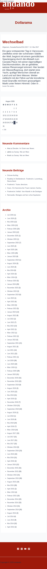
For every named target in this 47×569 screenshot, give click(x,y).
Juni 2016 (10, 454)
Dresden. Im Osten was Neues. (24, 148)
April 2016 (10, 461)
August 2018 (11, 412)
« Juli (4, 129)
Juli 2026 (10, 215)
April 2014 (10, 527)
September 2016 (13, 451)
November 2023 (12, 288)
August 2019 (11, 388)
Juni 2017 (10, 440)
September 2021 (13, 343)
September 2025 (13, 243)
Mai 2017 (10, 444)
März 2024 (11, 277)
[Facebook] (18, 549)
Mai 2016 (10, 457)
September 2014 (13, 509)
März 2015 (11, 492)
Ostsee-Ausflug (12, 175)
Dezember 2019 (12, 378)
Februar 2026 (11, 229)
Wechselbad (12, 42)
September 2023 (13, 294)
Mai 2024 (10, 270)
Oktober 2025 (12, 239)
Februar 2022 (11, 336)
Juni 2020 (10, 364)
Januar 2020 (11, 374)
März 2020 (11, 367)
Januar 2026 (11, 232)
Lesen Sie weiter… (9, 86)
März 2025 (11, 253)
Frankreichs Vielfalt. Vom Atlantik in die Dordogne (24, 191)
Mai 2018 (10, 423)
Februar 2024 (11, 281)
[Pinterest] (29, 549)
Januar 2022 (11, 340)
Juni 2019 (10, 392)
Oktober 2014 (12, 506)
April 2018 (10, 426)
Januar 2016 (11, 464)
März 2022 (11, 333)
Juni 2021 (10, 354)
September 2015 (13, 478)
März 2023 (11, 305)
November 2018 (12, 402)
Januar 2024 (11, 284)
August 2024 (11, 263)
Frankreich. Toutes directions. (17, 184)
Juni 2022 (10, 322)
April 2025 (10, 249)
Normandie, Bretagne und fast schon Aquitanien (23, 195)
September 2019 (13, 385)
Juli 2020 (10, 360)
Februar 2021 (11, 357)
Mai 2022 (10, 326)
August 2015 (11, 482)
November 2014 (12, 502)
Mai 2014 (10, 523)
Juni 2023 (10, 298)
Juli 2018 (10, 416)
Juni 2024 (10, 267)
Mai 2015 (10, 485)
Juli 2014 (10, 516)
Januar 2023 (11, 312)
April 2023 (10, 301)
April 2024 (10, 274)
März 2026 (11, 225)
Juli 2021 (10, 350)
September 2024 (13, 260)
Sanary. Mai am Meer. (21, 152)
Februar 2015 (11, 496)
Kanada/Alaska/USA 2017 (19, 47)
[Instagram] (22, 549)
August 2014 (11, 513)
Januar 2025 (11, 256)
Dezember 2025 (12, 236)
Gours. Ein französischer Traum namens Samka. (24, 188)
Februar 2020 (11, 371)
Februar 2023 (11, 308)
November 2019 (12, 381)
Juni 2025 (10, 246)
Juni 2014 (10, 520)
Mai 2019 (10, 395)
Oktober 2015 (12, 475)
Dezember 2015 (12, 468)
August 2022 (11, 315)
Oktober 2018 (12, 405)
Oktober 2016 (12, 447)
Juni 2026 (10, 218)
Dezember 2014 (12, 499)
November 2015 (12, 471)
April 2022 (10, 329)
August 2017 (11, 433)
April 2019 (10, 399)
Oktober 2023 (12, 291)
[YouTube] (25, 549)
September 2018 (13, 409)
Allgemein (5, 47)
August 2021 (11, 347)
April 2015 (10, 489)
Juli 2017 (10, 437)
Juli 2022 (10, 319)
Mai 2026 (10, 222)
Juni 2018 (10, 419)
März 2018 (11, 430)
